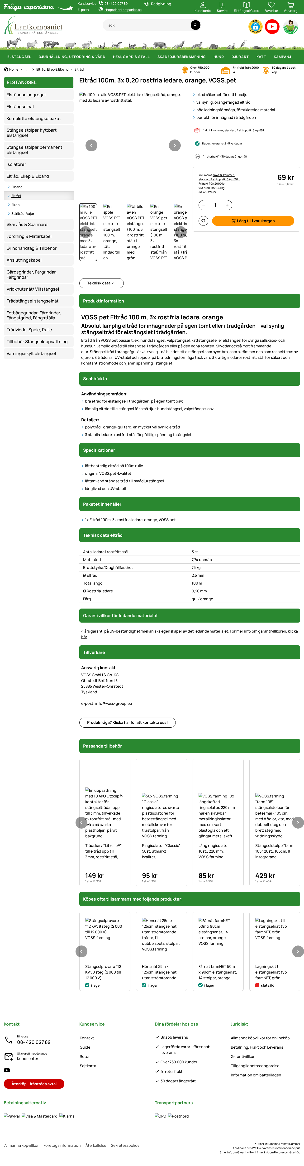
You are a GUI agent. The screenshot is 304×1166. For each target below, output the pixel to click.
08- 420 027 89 (34, 1042)
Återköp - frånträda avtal (34, 1083)
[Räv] (196, 42)
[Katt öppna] (269, 57)
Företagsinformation (62, 1145)
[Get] (87, 42)
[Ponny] (32, 42)
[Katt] (131, 42)
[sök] (195, 25)
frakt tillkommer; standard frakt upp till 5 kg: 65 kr (234, 130)
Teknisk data (98, 283)
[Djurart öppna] (252, 57)
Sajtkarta (88, 1065)
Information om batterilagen (256, 1075)
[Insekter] (294, 42)
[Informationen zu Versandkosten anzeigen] (172, 1116)
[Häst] (13, 42)
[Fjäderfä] (102, 42)
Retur (85, 1056)
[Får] (71, 42)
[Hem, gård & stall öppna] (153, 57)
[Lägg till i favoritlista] (203, 221)
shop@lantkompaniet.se (123, 9)
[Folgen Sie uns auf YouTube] (7, 1070)
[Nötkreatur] (51, 42)
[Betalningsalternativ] (39, 1116)
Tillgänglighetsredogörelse (255, 1065)
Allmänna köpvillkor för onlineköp (260, 1038)
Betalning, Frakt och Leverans (257, 1047)
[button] (255, 26)
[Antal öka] (227, 205)
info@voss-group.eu (106, 703)
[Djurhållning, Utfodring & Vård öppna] (108, 57)
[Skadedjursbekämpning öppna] (209, 57)
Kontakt (87, 1038)
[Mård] (229, 42)
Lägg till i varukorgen (256, 220)
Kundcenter (27, 1058)
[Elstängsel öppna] (34, 57)
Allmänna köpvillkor (21, 1145)
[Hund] (116, 42)
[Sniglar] (283, 42)
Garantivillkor (243, 1056)
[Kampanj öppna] (294, 57)
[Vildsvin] (159, 42)
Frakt (282, 1144)
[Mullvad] (257, 42)
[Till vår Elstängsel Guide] (291, 27)
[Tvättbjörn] (213, 42)
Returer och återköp (287, 1152)
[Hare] (144, 42)
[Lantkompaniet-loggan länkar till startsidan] (53, 25)
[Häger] (243, 42)
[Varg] (178, 42)
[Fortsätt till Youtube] (272, 27)
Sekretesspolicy (125, 1145)
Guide (85, 1047)
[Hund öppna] (227, 57)
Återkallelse (96, 1145)
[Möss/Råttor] (271, 42)
